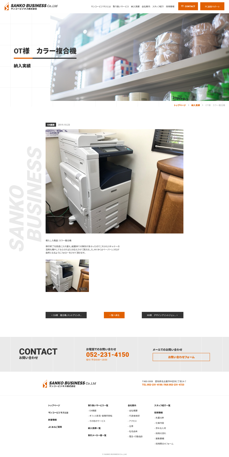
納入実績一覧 (94, 428)
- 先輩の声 (159, 417)
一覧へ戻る (114, 315)
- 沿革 (130, 426)
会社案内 (146, 6)
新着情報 (52, 419)
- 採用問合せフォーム (163, 443)
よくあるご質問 (55, 426)
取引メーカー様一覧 (97, 435)
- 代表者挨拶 (134, 415)
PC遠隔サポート (212, 6)
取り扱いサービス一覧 (98, 405)
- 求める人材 (160, 428)
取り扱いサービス (121, 6)
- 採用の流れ (160, 433)
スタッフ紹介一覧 (162, 405)
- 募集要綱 (159, 438)
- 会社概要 (133, 410)
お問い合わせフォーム (181, 357)
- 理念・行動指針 (135, 436)
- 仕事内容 (159, 422)
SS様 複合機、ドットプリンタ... (66, 315)
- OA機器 (92, 410)
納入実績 (135, 6)
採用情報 (170, 6)
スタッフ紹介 (158, 6)
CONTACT (188, 6)
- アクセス (132, 420)
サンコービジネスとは (101, 6)
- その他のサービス (96, 420)
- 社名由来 (133, 431)
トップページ (180, 105)
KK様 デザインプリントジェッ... (162, 315)
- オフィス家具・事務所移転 (100, 415)
